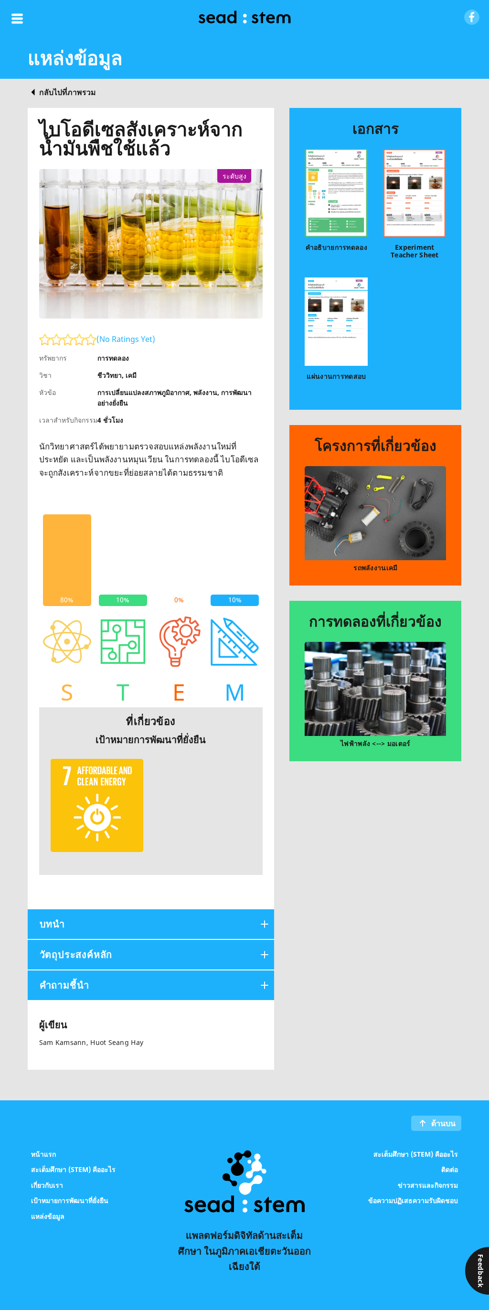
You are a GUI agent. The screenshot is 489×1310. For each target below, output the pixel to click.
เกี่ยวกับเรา (47, 1184)
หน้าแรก (43, 1153)
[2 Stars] (56, 339)
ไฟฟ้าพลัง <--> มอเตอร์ (375, 743)
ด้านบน (443, 1123)
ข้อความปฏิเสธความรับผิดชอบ (413, 1200)
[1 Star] (45, 339)
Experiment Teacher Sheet (415, 251)
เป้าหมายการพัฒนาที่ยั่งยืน (69, 1200)
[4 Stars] (79, 339)
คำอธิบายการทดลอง (336, 247)
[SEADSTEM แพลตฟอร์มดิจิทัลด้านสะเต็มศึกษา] (244, 18)
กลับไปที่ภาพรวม (67, 92)
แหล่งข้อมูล (47, 1215)
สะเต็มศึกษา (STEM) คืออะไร (73, 1169)
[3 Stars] (68, 339)
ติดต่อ (449, 1169)
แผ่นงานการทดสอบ (336, 376)
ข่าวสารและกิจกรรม (428, 1184)
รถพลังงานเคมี (375, 567)
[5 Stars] (90, 339)
